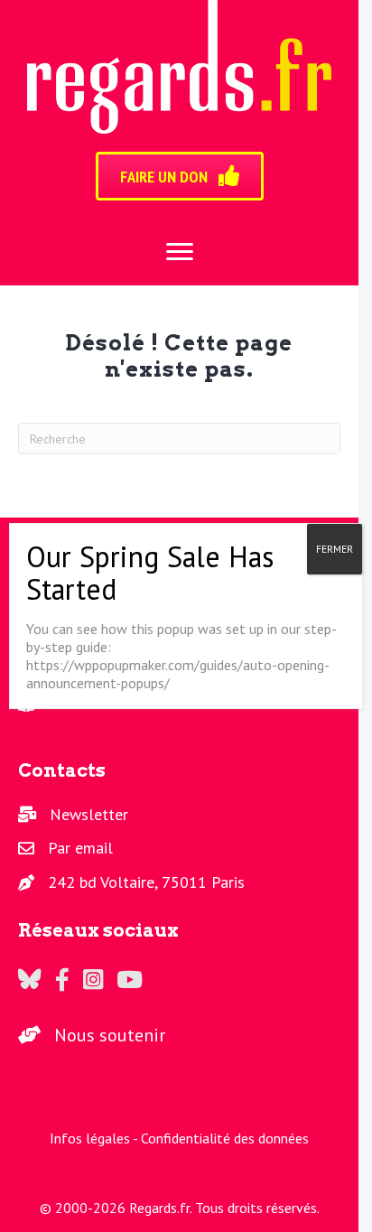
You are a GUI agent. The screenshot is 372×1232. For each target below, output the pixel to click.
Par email (80, 847)
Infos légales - (95, 1138)
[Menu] (179, 252)
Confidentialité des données (225, 1138)
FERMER (334, 548)
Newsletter (89, 814)
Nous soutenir (109, 1035)
